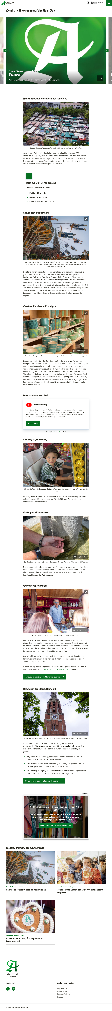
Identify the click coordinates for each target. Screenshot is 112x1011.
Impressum (62, 988)
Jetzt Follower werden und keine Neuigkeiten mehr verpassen (80, 891)
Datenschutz (62, 991)
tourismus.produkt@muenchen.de (57, 669)
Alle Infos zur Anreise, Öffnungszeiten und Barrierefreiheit (25, 940)
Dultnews (15, 74)
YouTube (57, 431)
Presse (60, 997)
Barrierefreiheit (63, 994)
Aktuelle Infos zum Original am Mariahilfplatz (26, 889)
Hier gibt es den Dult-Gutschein (54, 825)
